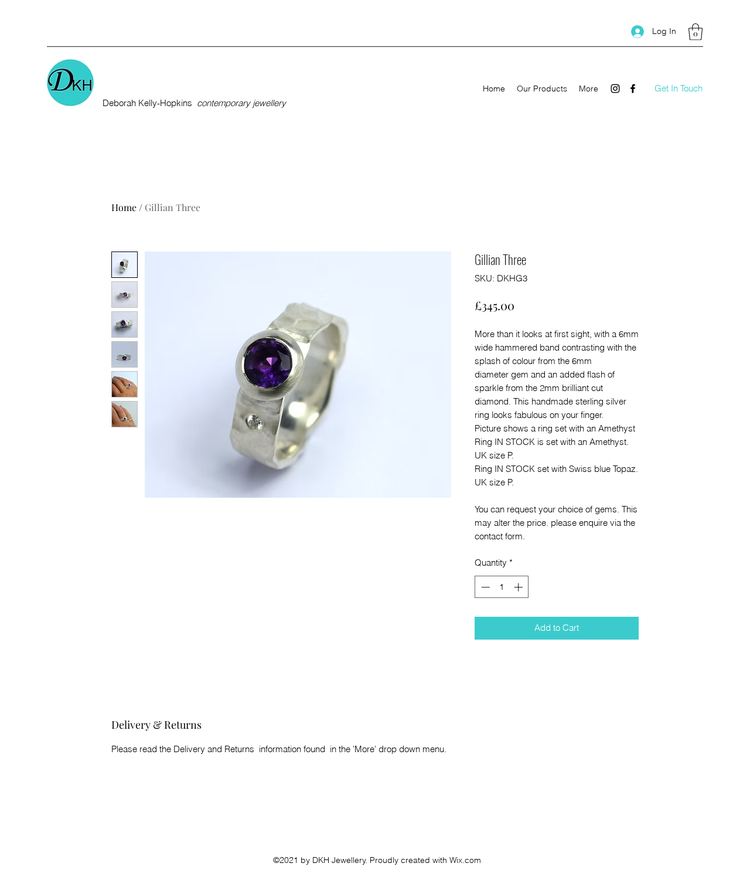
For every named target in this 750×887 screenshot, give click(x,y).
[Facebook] (633, 88)
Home (124, 207)
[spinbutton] (502, 587)
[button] (695, 31)
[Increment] (519, 587)
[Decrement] (484, 587)
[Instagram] (615, 88)
